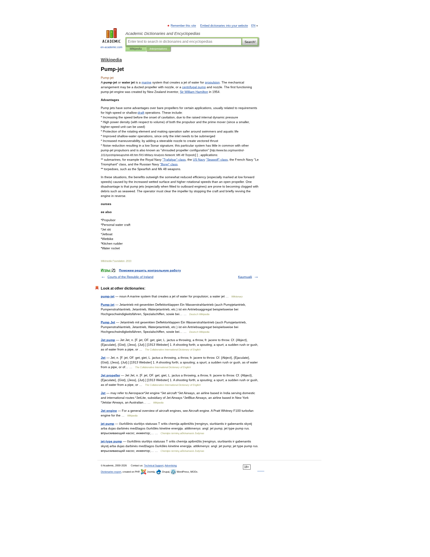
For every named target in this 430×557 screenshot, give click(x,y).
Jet (103, 357)
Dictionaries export (111, 471)
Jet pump (108, 340)
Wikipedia (136, 48)
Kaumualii (245, 277)
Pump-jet (107, 304)
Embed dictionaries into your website (224, 25)
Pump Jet (108, 322)
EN (253, 25)
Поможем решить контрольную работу (150, 270)
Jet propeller (110, 375)
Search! (250, 42)
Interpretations (158, 48)
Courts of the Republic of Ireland (130, 277)
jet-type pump (111, 441)
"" (169, 164)
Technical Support (153, 465)
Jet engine (109, 410)
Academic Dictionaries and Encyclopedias (162, 33)
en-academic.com (111, 47)
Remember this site (183, 25)
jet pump (107, 423)
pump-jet (107, 296)
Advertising (171, 465)
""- (174, 159)
